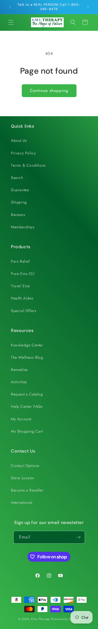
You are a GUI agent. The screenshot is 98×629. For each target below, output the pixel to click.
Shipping (19, 202)
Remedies (19, 369)
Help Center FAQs (27, 406)
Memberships (23, 227)
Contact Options (25, 465)
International (21, 502)
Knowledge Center (27, 345)
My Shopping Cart (27, 431)
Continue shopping (49, 91)
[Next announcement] (88, 7)
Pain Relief (20, 261)
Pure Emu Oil (22, 273)
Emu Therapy (40, 619)
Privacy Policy (23, 153)
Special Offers (23, 310)
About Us (19, 140)
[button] (11, 22)
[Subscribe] (79, 537)
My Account (21, 419)
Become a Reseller (27, 490)
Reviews (18, 214)
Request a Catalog (27, 394)
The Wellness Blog (27, 357)
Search (17, 177)
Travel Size (20, 286)
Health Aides (22, 298)
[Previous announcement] (10, 7)
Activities (19, 382)
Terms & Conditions (28, 165)
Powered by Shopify (65, 619)
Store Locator (23, 478)
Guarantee (20, 190)
